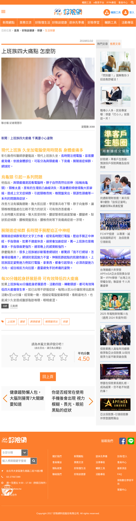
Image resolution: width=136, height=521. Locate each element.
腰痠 (22, 321)
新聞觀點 (78, 456)
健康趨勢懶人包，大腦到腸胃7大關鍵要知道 (27, 398)
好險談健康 (28, 30)
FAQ (119, 474)
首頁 (16, 30)
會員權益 (57, 462)
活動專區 (100, 474)
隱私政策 (57, 468)
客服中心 (122, 489)
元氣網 (14, 305)
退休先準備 (101, 456)
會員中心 (123, 2)
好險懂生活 (80, 468)
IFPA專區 (111, 2)
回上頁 (47, 377)
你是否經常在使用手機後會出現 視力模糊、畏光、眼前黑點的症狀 (68, 401)
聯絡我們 (57, 474)
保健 (39, 30)
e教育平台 (99, 2)
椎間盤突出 (51, 321)
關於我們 (57, 456)
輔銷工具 (86, 2)
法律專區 (100, 462)
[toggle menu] (3, 11)
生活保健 (50, 30)
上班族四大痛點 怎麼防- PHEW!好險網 (68, 12)
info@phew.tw (14, 488)
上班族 (11, 321)
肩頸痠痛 (35, 321)
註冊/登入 (122, 456)
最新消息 (122, 468)
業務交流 (78, 462)
